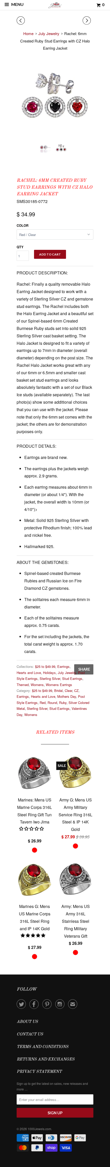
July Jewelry (67, 672)
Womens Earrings (59, 684)
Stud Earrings (72, 678)
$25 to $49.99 (45, 666)
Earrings (63, 666)
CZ (76, 690)
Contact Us (30, 1034)
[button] (33, 935)
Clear (68, 690)
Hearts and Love (29, 672)
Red (43, 702)
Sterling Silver (50, 678)
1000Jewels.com (39, 1129)
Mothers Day (66, 696)
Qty (20, 246)
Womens (37, 684)
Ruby (63, 702)
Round (52, 702)
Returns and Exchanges (45, 1059)
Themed (23, 684)
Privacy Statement (39, 1072)
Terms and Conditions (42, 1047)
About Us (27, 1022)
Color (22, 225)
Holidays (49, 672)
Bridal (58, 690)
